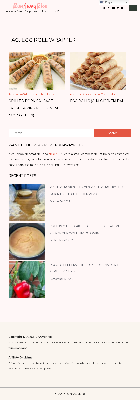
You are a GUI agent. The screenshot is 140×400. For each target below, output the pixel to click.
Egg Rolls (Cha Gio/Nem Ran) (98, 101)
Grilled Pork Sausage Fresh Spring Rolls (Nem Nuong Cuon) (33, 108)
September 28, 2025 (62, 240)
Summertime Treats (43, 94)
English (109, 2)
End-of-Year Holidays (104, 94)
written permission (18, 347)
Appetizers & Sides (19, 94)
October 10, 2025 (60, 201)
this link (54, 154)
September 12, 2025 (61, 278)
